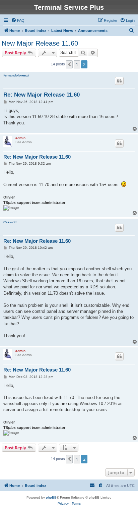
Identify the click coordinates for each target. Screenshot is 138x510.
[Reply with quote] (119, 81)
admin (20, 138)
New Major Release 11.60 (40, 43)
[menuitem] (17, 20)
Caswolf (9, 222)
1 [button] (77, 64)
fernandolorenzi (16, 75)
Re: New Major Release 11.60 (41, 95)
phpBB (51, 497)
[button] (69, 64)
